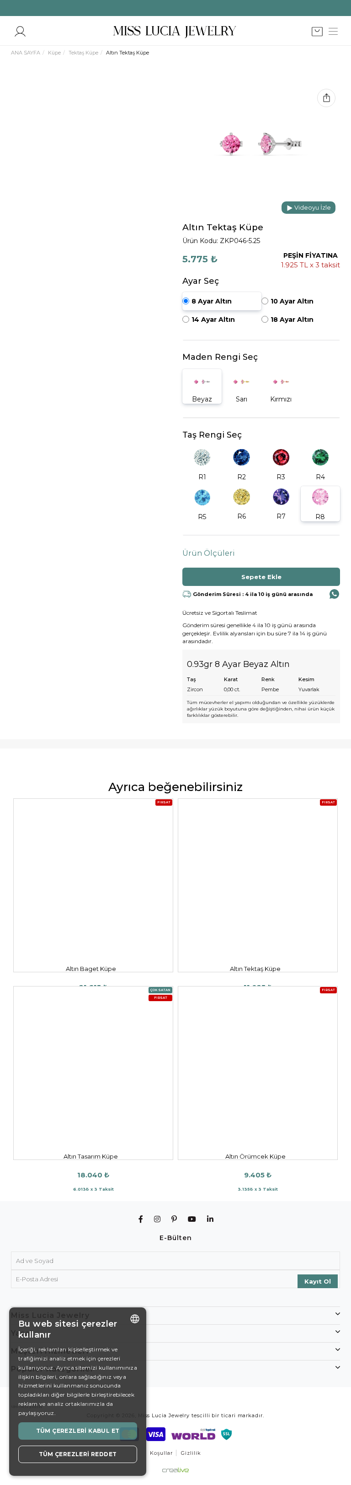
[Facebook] (141, 1219)
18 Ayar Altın (292, 319)
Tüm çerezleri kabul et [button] (78, 1430)
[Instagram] (157, 1219)
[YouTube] (192, 1219)
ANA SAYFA (25, 52)
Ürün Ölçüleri (208, 553)
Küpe (54, 52)
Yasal (21, 1333)
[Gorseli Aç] (261, 144)
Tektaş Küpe (83, 52)
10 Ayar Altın (292, 301)
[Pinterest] (174, 1219)
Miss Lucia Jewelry (50, 1315)
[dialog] (77, 1391)
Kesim (306, 679)
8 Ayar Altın (211, 301)
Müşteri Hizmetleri (50, 1351)
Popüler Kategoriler (52, 1369)
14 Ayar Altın (213, 319)
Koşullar (161, 1453)
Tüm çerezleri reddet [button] (78, 1454)
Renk (268, 679)
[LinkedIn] (210, 1219)
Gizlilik (191, 1453)
